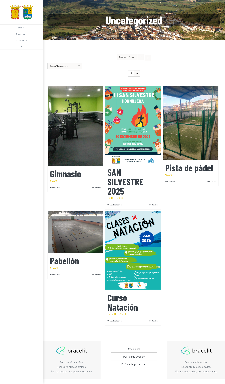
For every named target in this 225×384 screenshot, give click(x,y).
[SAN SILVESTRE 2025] (133, 125)
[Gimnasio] (75, 126)
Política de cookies (134, 356)
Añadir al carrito (116, 205)
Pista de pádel (189, 167)
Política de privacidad (133, 364)
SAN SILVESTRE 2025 (125, 181)
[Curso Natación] (133, 250)
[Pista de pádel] (190, 123)
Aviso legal (134, 349)
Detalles (97, 187)
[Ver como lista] (137, 73)
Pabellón (64, 260)
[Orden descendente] (148, 58)
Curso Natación (122, 302)
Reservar (56, 187)
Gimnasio (65, 173)
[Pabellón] (75, 232)
